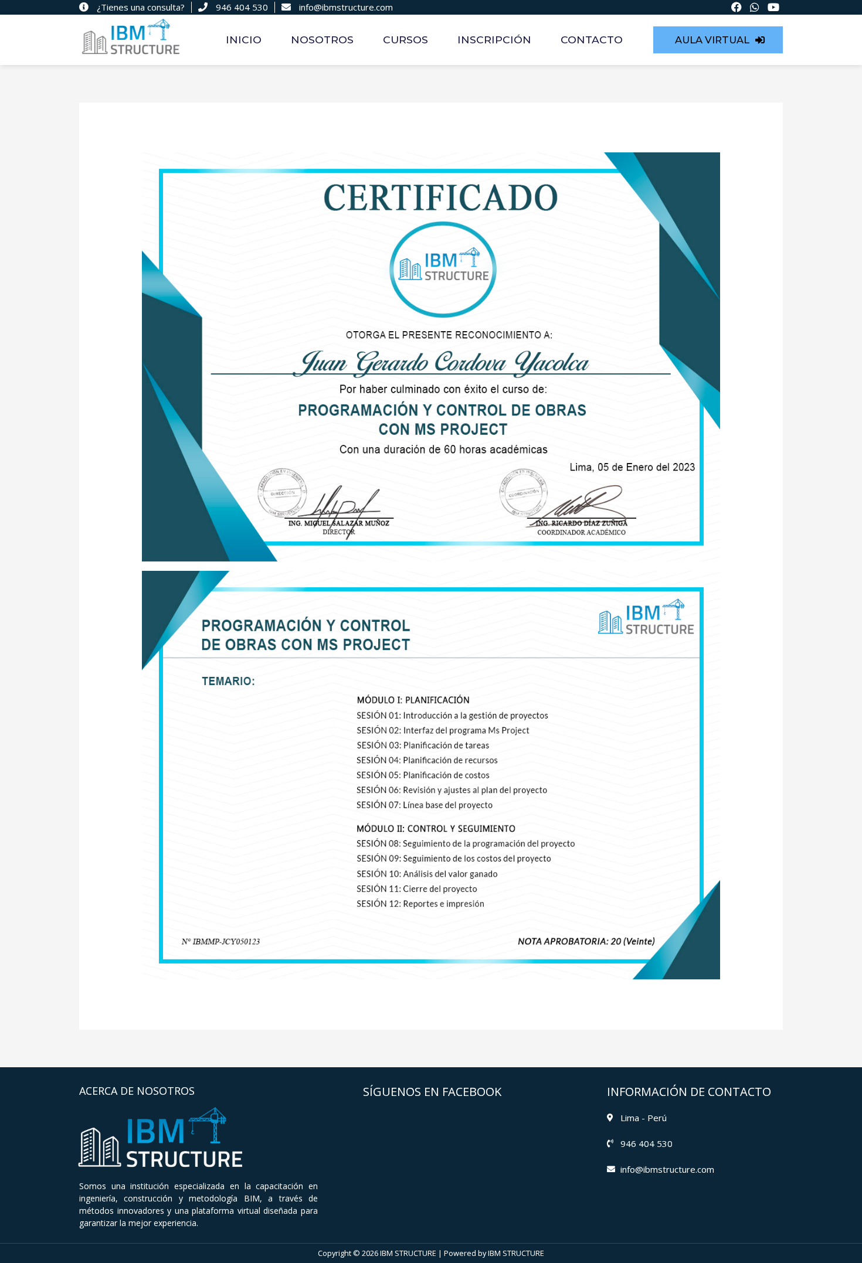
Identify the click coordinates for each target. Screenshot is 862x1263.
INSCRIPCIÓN (494, 39)
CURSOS (405, 39)
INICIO (244, 39)
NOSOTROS (322, 39)
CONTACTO (592, 39)
